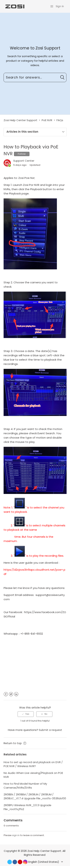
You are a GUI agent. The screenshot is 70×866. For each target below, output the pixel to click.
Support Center (23, 161)
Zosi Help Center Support (20, 120)
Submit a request (50, 730)
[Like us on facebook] (15, 862)
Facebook (6, 694)
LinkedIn (16, 694)
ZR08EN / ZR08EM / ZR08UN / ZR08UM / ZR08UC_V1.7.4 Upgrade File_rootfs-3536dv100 (35, 796)
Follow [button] (22, 154)
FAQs (60, 120)
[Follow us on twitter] (9, 862)
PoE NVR (47, 120)
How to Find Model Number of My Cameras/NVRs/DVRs (25, 786)
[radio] (26, 714)
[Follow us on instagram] (25, 862)
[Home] (14, 6)
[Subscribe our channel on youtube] (20, 862)
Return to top (13, 743)
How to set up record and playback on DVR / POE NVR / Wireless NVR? (33, 764)
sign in (15, 835)
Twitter (11, 694)
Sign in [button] (60, 6)
